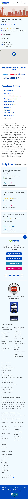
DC (17, 400)
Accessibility (17, 440)
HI (1, 402)
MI (24, 402)
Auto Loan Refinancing (6, 387)
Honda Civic (4, 420)
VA (4, 408)
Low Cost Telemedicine (19, 338)
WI (10, 408)
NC (12, 404)
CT (15, 400)
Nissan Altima (11, 420)
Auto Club (3, 372)
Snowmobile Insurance (6, 341)
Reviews (16, 434)
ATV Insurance (8, 93)
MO (5, 404)
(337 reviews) (15, 28)
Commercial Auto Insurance (8, 367)
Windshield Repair (9, 113)
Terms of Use (4, 463)
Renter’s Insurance (9, 101)
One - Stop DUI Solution (7, 392)
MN (2, 404)
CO (12, 400)
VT (6, 408)
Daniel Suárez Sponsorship (4, 443)
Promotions (4, 440)
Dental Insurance (18, 336)
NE (16, 404)
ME (22, 402)
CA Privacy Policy (5, 470)
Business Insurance (6, 363)
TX (23, 406)
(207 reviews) (16, 219)
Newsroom (4, 447)
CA (10, 400)
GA (23, 400)
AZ (8, 400)
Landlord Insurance (6, 365)
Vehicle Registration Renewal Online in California (13, 377)
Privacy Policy (4, 465)
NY (4, 406)
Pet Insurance (17, 341)
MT (9, 404)
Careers (3, 436)
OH (6, 406)
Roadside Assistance (9, 104)
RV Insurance (7, 107)
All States (19, 408)
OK (9, 406)
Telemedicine (7, 110)
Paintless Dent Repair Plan (7, 382)
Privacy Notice (4, 467)
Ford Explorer (21, 416)
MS (7, 404)
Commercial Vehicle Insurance (12, 96)
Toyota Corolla (12, 422)
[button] (14, 54)
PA (13, 406)
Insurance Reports (6, 454)
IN (9, 402)
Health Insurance (9, 115)
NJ (21, 404)
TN (21, 406)
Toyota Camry (4, 422)
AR (6, 400)
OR (11, 406)
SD (19, 406)
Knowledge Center (6, 451)
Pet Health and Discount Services (9, 385)
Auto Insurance (8, 90)
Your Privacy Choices (6, 477)
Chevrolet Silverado (6, 416)
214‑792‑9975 (9, 44)
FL (21, 400)
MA (17, 402)
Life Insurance (17, 331)
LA (15, 402)
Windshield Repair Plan (7, 375)
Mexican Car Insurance (19, 352)
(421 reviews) (16, 176)
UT (2, 408)
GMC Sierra (11, 418)
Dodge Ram (14, 416)
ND (14, 404)
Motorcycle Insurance (10, 99)
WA (8, 408)
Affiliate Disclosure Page (15, 491)
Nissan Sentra (19, 420)
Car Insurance (4, 327)
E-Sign (2, 472)
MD (20, 402)
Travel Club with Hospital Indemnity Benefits (18, 356)
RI (15, 406)
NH (19, 404)
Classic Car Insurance (6, 346)
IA (3, 402)
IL (7, 402)
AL (4, 400)
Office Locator (5, 457)
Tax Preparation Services (7, 389)
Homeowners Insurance (7, 348)
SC (17, 406)
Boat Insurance (5, 336)
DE (19, 400)
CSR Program (4, 438)
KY (13, 402)
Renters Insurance (5, 351)
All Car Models (20, 422)
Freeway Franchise (5, 433)
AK (2, 400)
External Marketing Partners (8, 475)
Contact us (16, 429)
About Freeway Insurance (5, 430)
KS (11, 402)
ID (5, 402)
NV (2, 406)
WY (15, 408)
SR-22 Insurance (5, 343)
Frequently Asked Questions (18, 437)
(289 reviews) (16, 198)
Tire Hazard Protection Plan (8, 380)
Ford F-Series (4, 418)
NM (23, 404)
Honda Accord (18, 418)
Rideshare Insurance (6, 370)
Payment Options (18, 432)
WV (13, 408)
